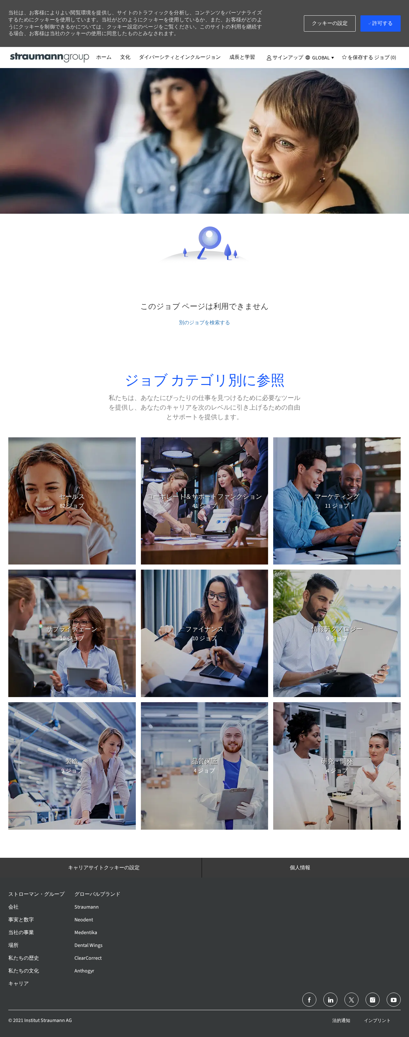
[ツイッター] (351, 1000)
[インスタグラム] (373, 1000)
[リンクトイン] (330, 1000)
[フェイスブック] (309, 1000)
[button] (284, 57)
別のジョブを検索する (204, 322)
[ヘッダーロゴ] (49, 57)
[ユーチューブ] (394, 1000)
